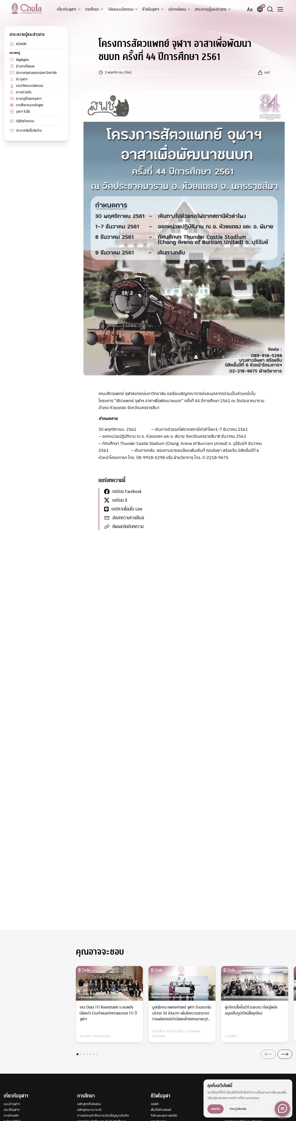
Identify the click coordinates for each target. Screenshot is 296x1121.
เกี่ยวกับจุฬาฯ (66, 9)
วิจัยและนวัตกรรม (120, 9)
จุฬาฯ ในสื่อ (23, 111)
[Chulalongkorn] (26, 8)
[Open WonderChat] (282, 1108)
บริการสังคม (177, 9)
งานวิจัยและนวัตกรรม (29, 86)
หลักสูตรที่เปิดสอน (89, 1104)
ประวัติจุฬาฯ (12, 1110)
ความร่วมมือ (23, 92)
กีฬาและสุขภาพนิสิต (164, 1115)
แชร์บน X (119, 500)
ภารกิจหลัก (11, 1115)
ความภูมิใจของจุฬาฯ (28, 99)
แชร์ (267, 72)
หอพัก (155, 1104)
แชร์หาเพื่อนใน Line (126, 509)
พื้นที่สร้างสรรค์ (161, 1110)
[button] (77, 1054)
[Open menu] (280, 9)
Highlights (22, 60)
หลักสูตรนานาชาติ (89, 1110)
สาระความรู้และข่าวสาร (210, 9)
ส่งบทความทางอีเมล (128, 517)
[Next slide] (285, 1054)
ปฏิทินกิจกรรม (25, 121)
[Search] (270, 9)
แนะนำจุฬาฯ (12, 1104)
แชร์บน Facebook (127, 491)
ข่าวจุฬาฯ (22, 79)
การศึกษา (92, 9)
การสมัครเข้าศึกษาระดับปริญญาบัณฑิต (103, 1115)
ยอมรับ (215, 1109)
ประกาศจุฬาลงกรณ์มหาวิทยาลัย (36, 73)
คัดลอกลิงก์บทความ (128, 526)
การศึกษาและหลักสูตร (29, 105)
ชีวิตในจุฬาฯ (150, 9)
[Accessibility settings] (249, 9)
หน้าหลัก (21, 44)
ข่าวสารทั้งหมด (25, 66)
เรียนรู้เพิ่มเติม (238, 1109)
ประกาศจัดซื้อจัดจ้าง (29, 130)
